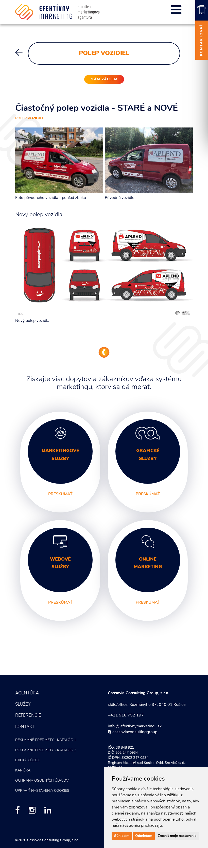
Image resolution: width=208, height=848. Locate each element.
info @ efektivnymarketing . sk (135, 726)
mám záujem (104, 79)
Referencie (28, 715)
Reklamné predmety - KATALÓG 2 (45, 750)
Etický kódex (27, 760)
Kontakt (24, 727)
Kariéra (22, 770)
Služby (23, 704)
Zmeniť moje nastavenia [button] (177, 836)
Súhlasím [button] (121, 836)
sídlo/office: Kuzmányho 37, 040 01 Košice (146, 705)
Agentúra (27, 693)
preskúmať (60, 494)
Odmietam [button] (143, 836)
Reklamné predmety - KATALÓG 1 (45, 740)
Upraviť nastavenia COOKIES (42, 791)
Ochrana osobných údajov (42, 781)
